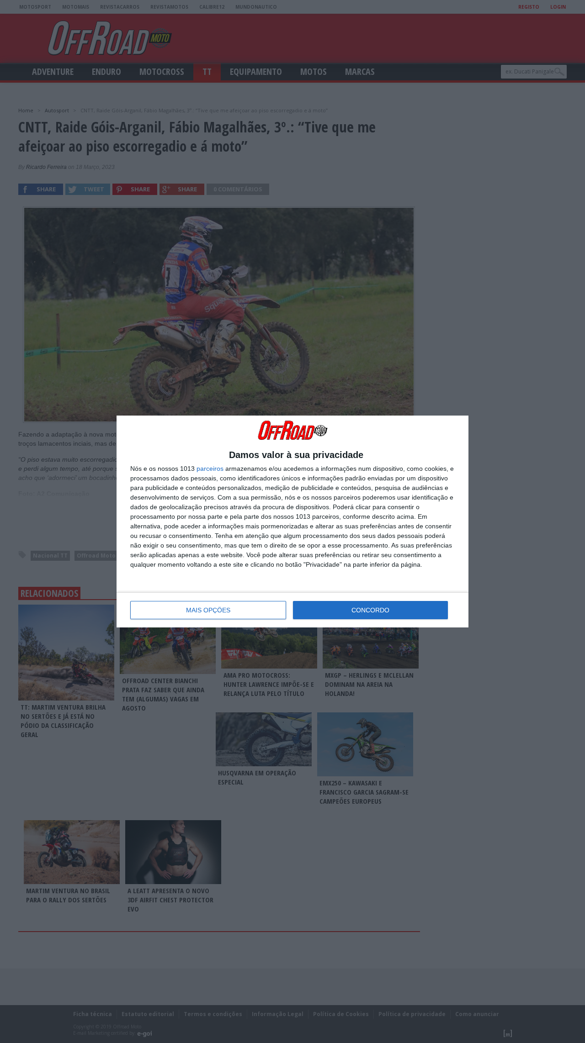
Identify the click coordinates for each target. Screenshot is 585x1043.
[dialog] (292, 521)
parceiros (210, 468)
